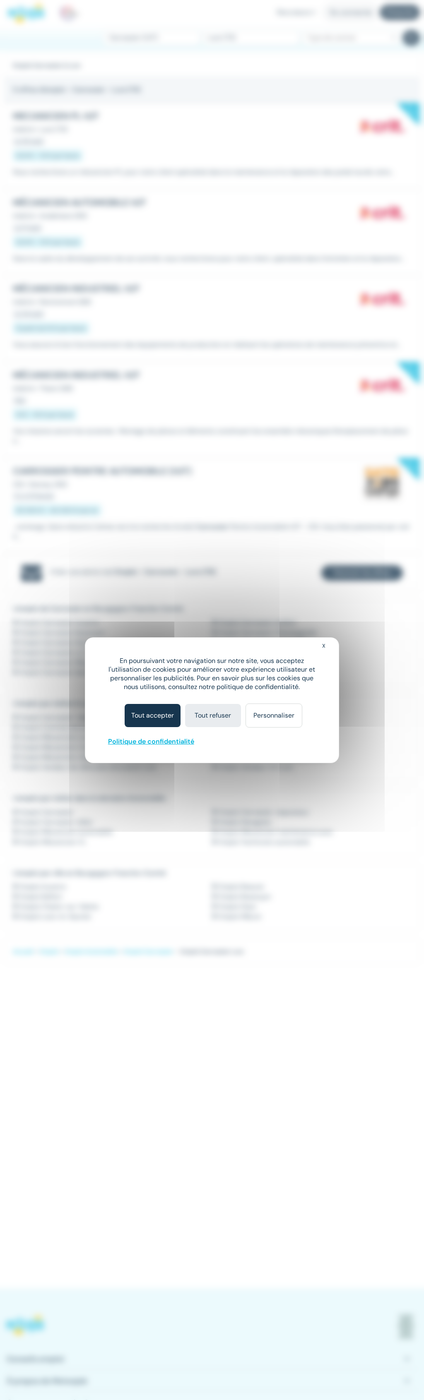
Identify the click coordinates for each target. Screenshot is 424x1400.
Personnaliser (273, 715)
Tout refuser (213, 715)
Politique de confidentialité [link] (151, 741)
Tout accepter (152, 715)
